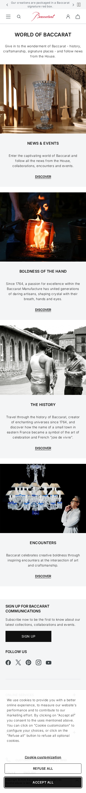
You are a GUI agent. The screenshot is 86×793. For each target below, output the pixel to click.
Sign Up (29, 636)
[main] (43, 311)
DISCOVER (43, 177)
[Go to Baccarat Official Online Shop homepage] (43, 16)
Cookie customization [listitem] (43, 757)
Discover (43, 576)
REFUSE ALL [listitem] (43, 768)
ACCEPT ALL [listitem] (43, 782)
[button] (7, 4)
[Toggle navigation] (8, 16)
